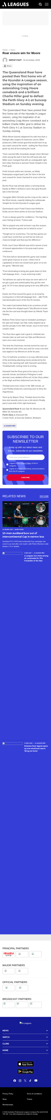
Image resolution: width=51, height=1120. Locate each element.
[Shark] (35, 954)
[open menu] (47, 4)
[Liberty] (9, 971)
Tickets (29, 1099)
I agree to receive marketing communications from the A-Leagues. (26, 470)
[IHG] (22, 988)
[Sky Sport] (35, 1005)
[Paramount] (22, 1005)
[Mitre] (9, 988)
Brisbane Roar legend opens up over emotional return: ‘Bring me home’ (36, 748)
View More (44, 496)
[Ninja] (22, 954)
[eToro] (22, 971)
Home (5, 50)
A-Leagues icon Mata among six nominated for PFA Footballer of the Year (36, 558)
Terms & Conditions (34, 1094)
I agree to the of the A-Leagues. (23, 464)
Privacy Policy (25, 463)
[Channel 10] (9, 1005)
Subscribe (25, 477)
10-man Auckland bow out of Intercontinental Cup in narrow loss (23, 535)
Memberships (7, 1105)
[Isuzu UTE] (9, 954)
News (13, 50)
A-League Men (9, 426)
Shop (4, 1099)
